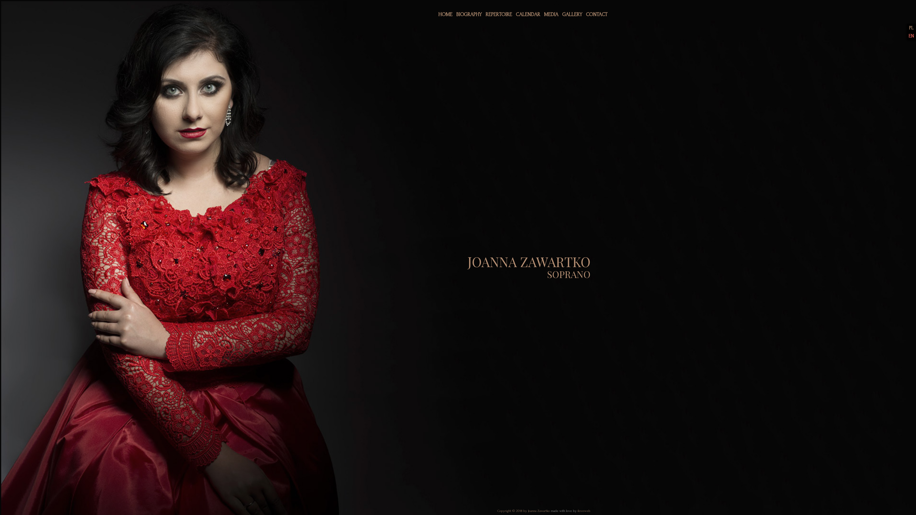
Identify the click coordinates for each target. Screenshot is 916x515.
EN (911, 36)
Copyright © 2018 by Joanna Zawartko (524, 511)
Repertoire (499, 14)
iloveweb (584, 511)
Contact (597, 14)
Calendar (528, 14)
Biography (469, 14)
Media (551, 14)
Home (445, 14)
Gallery (572, 14)
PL (911, 28)
